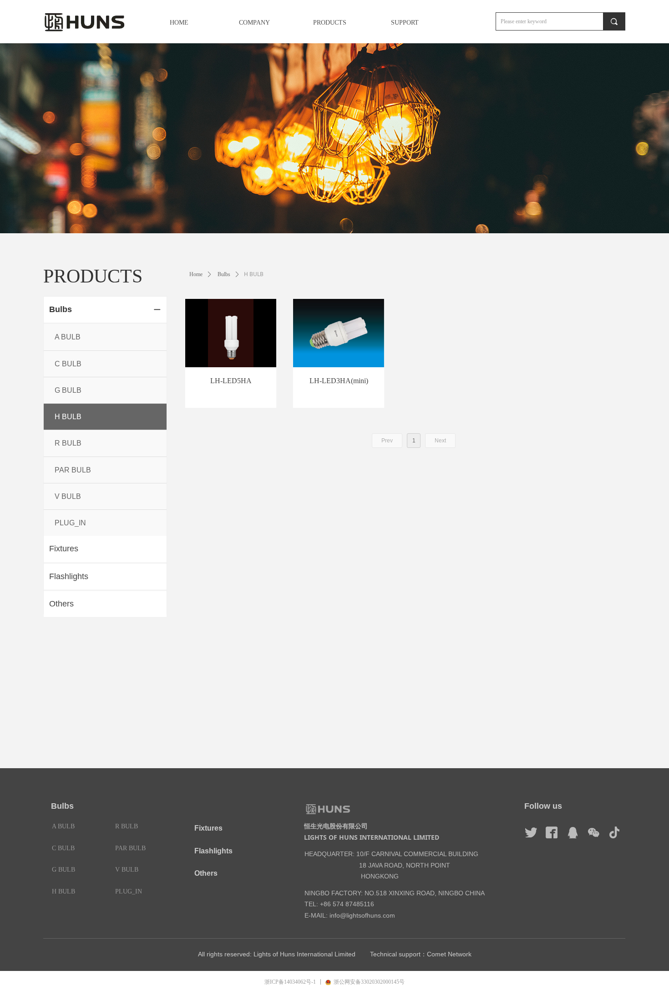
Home (196, 274)
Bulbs (224, 274)
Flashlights (213, 851)
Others (206, 873)
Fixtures (208, 828)
